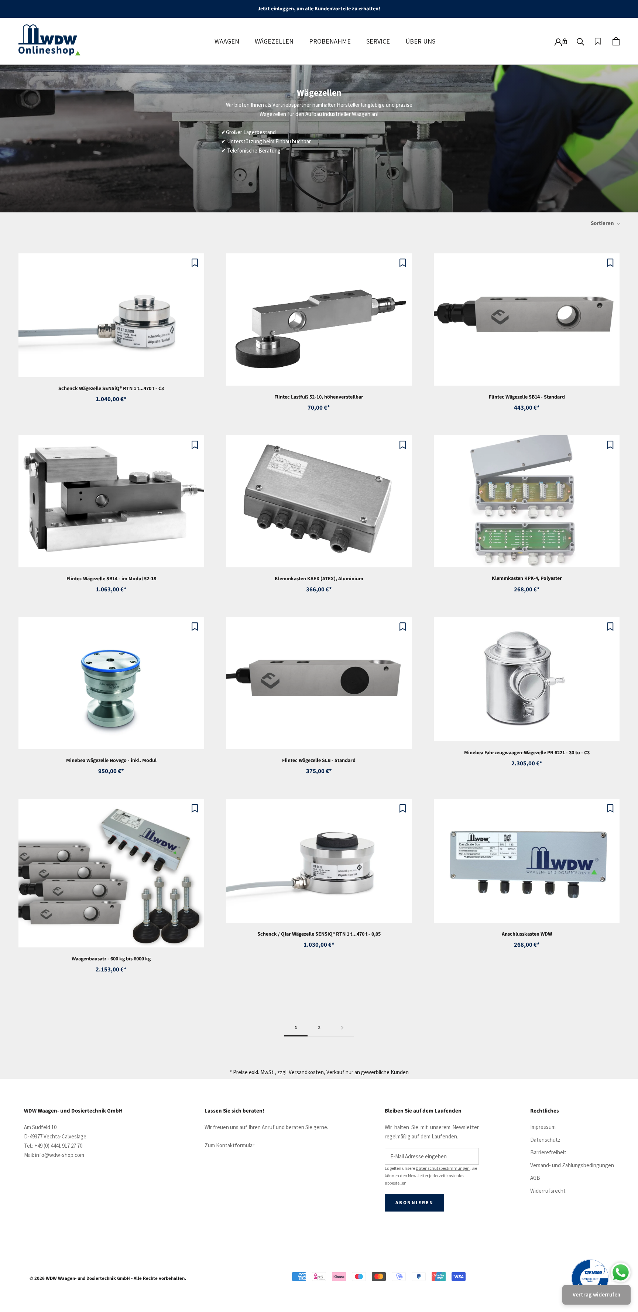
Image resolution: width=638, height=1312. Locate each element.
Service (378, 41)
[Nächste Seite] (342, 1027)
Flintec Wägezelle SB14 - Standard (527, 397)
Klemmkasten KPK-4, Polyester (527, 578)
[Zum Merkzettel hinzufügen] (195, 262)
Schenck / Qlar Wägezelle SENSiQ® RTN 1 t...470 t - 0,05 (319, 934)
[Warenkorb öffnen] (616, 41)
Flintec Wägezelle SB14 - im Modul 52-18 (111, 578)
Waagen (227, 41)
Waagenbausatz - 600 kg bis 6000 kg (111, 959)
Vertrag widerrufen (596, 1294)
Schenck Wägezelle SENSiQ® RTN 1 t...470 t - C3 (111, 388)
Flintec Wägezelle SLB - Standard (319, 760)
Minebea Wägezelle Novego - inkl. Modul (111, 760)
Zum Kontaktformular (229, 1145)
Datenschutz (545, 1139)
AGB (535, 1177)
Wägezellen (274, 41)
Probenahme (330, 41)
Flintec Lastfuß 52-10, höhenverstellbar (318, 397)
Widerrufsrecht (548, 1190)
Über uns (420, 41)
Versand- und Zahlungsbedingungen (572, 1165)
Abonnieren (414, 1202)
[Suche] (580, 41)
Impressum (543, 1126)
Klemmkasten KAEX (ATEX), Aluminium (319, 578)
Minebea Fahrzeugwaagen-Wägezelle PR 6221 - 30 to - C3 (527, 752)
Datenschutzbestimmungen (443, 1168)
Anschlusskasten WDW (527, 934)
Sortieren (603, 223)
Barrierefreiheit (548, 1152)
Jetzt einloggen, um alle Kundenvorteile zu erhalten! (319, 9)
